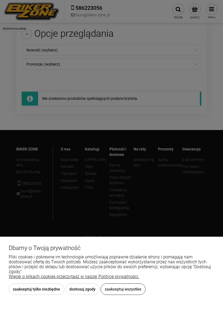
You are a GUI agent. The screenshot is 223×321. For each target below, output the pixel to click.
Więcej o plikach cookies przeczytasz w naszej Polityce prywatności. (74, 276)
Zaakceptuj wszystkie (123, 289)
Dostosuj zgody (82, 289)
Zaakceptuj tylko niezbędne (36, 289)
